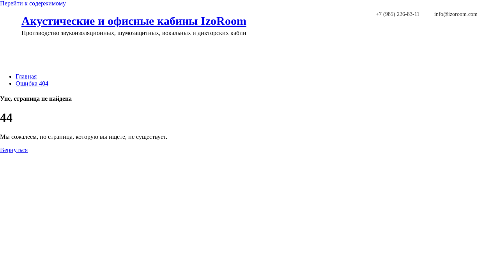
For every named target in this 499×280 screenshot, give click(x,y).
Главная (26, 76)
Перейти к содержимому (33, 3)
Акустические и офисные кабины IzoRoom (133, 20)
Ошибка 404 (32, 83)
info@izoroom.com (456, 14)
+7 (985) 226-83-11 (397, 14)
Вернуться (14, 150)
